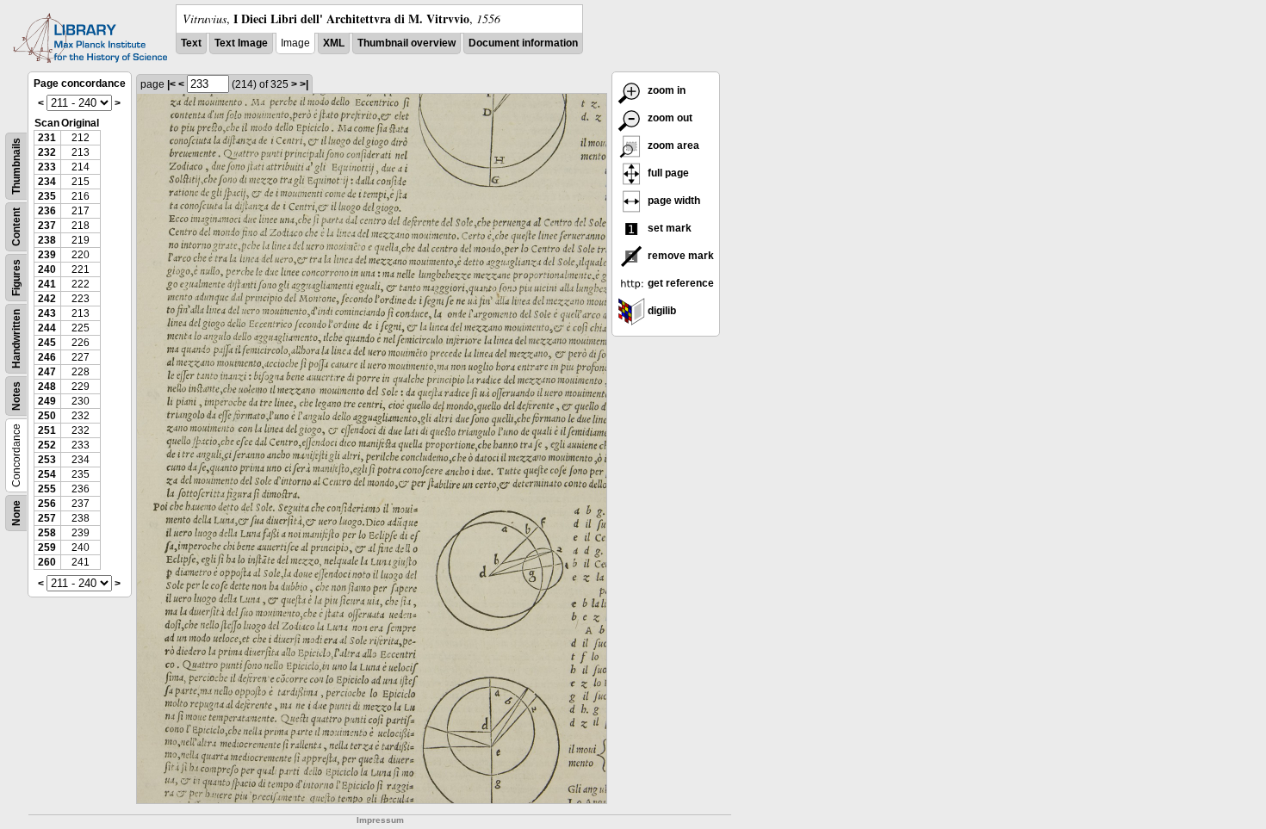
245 (47, 343)
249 (47, 401)
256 (47, 504)
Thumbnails (16, 166)
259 (47, 547)
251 (47, 430)
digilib (660, 311)
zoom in (665, 90)
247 (47, 372)
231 (47, 138)
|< (171, 84)
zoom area (672, 145)
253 (47, 460)
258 (47, 533)
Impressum (380, 820)
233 (47, 167)
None (16, 513)
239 (47, 255)
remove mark (679, 256)
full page (667, 173)
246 (47, 357)
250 (47, 416)
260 (47, 562)
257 (47, 518)
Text (191, 43)
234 (47, 182)
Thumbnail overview (406, 43)
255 (47, 489)
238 (47, 240)
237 (47, 226)
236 (47, 211)
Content (16, 226)
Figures (16, 277)
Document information (523, 43)
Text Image (241, 43)
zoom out (668, 118)
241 (47, 284)
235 (47, 196)
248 (47, 386)
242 (47, 299)
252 (47, 445)
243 (47, 313)
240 (47, 269)
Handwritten (16, 338)
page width (672, 201)
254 (47, 474)
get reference (679, 283)
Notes (16, 396)
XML (333, 43)
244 (47, 328)
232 (47, 152)
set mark (668, 228)
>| (304, 84)
